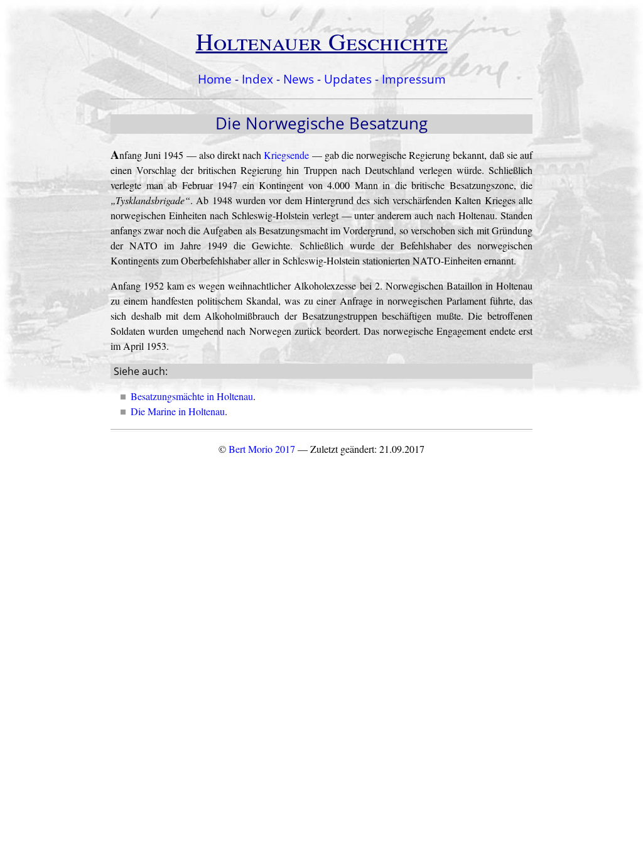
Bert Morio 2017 (262, 448)
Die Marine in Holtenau (178, 411)
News (298, 78)
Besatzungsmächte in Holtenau (192, 396)
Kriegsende (286, 154)
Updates (348, 78)
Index (257, 78)
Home (215, 78)
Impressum (414, 78)
